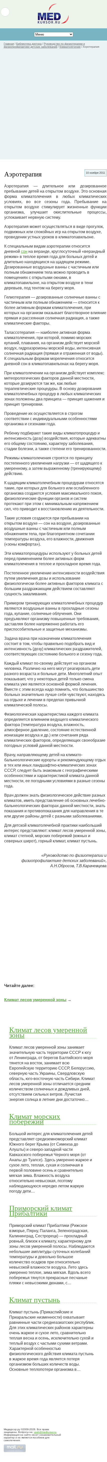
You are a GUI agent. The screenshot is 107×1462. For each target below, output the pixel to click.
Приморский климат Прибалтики (40, 1210)
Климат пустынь (34, 1299)
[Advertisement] (53, 105)
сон (24, 251)
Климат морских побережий (34, 1118)
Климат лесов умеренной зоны (35, 1000)
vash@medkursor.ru (45, 1432)
